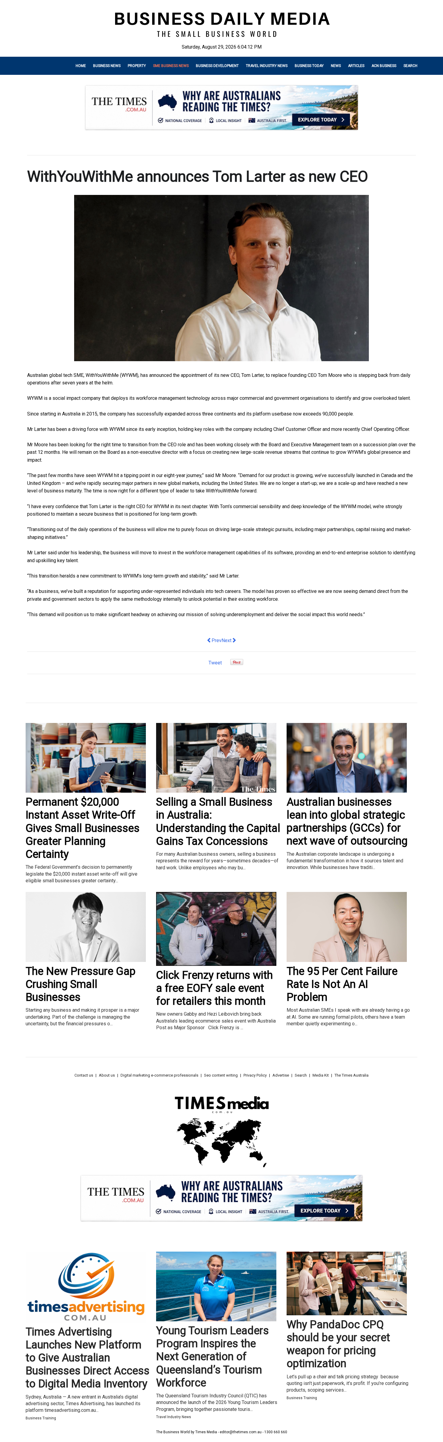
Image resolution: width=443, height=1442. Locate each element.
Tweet (215, 663)
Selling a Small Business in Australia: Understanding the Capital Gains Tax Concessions (218, 822)
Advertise (280, 1075)
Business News (107, 66)
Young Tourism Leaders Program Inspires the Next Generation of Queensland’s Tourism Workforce (212, 1356)
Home (81, 66)
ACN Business (384, 66)
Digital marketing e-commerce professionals (159, 1075)
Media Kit (321, 1075)
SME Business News (171, 66)
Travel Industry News (266, 66)
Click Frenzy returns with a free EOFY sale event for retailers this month (214, 988)
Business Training (41, 1418)
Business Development (217, 66)
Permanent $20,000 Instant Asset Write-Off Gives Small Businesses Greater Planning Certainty (83, 828)
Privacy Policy (255, 1075)
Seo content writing (221, 1075)
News (336, 66)
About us (107, 1075)
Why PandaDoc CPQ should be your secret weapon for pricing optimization (338, 1344)
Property (137, 66)
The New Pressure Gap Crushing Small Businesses (81, 984)
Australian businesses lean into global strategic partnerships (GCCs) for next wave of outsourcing (347, 822)
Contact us (83, 1075)
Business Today (309, 66)
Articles (356, 66)
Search (410, 66)
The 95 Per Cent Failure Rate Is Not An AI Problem (342, 984)
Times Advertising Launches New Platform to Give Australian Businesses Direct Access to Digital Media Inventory (87, 1358)
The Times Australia (352, 1075)
